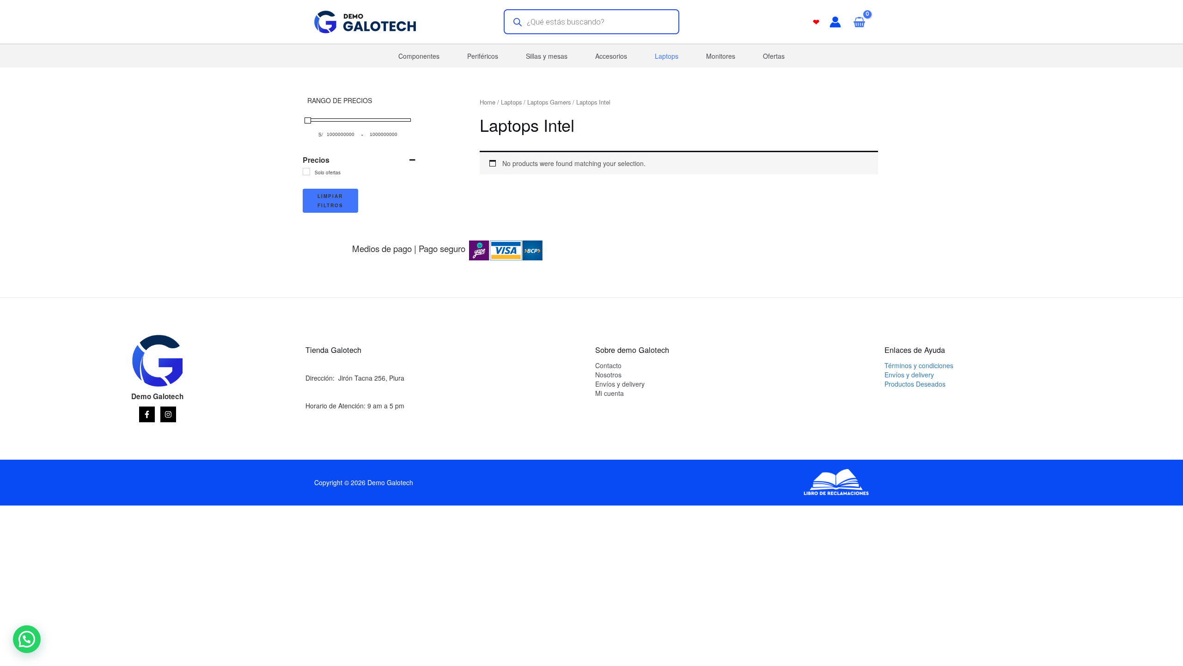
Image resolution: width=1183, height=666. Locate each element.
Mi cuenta (609, 393)
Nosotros (608, 374)
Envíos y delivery (620, 383)
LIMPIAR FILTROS (330, 201)
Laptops (666, 56)
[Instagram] (168, 414)
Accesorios (611, 56)
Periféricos (482, 56)
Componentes (418, 56)
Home (487, 102)
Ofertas (774, 56)
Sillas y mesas (546, 56)
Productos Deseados (914, 383)
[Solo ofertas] (306, 171)
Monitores (720, 56)
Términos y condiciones (918, 365)
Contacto (608, 365)
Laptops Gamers (549, 102)
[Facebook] (147, 414)
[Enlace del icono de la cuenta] (835, 22)
